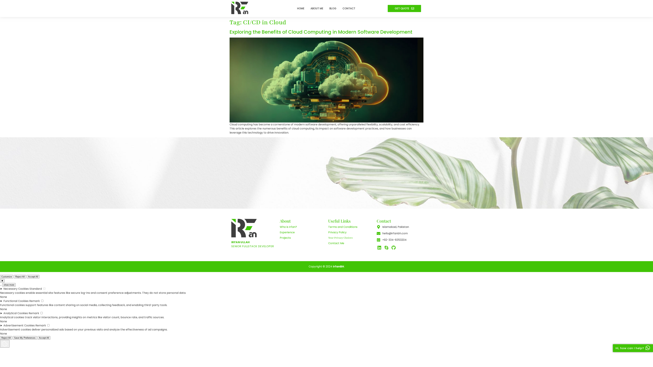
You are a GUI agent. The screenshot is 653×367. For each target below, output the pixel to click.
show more (9, 285)
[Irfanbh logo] (239, 8)
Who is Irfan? (288, 227)
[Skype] (386, 247)
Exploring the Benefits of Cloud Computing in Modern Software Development (321, 32)
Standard (35, 289)
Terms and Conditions (342, 227)
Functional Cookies (16, 301)
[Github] (393, 247)
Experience (287, 232)
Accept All (33, 276)
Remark (34, 301)
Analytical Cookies (15, 313)
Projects (285, 238)
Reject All (20, 276)
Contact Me (336, 243)
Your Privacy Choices (340, 237)
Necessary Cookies (16, 289)
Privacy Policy (337, 232)
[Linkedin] (379, 247)
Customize (6, 276)
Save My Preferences (25, 338)
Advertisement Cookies (19, 325)
